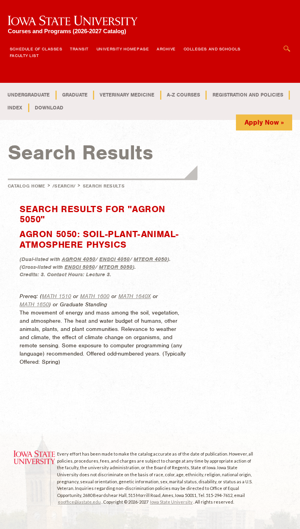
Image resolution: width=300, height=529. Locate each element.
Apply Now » (264, 122)
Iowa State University (171, 501)
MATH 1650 (34, 304)
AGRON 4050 (78, 259)
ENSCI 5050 (79, 267)
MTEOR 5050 (115, 267)
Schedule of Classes (36, 49)
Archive (166, 49)
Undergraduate (28, 94)
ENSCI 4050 (114, 259)
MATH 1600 (94, 296)
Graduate (75, 94)
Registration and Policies (247, 94)
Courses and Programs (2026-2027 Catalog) (67, 31)
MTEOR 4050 (150, 259)
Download (49, 107)
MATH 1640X (134, 296)
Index (14, 107)
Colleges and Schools (212, 49)
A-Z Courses (183, 94)
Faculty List (24, 55)
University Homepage (122, 49)
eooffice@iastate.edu (79, 501)
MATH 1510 (56, 296)
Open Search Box (287, 44)
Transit (79, 49)
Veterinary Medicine (127, 94)
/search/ (63, 186)
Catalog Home (26, 186)
